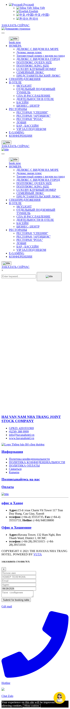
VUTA (37, 554)
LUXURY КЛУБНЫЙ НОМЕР (36, 69)
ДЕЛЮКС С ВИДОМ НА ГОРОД (38, 59)
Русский (28, 4)
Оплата (7, 487)
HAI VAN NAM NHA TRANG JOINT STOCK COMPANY (31, 419)
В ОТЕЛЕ (15, 82)
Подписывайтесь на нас (20, 479)
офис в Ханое (12, 503)
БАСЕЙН (22, 102)
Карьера (14, 472)
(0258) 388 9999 (19, 431)
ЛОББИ (21, 122)
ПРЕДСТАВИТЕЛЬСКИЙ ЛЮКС (38, 75)
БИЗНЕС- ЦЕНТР (28, 105)
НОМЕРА (15, 45)
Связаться (15, 469)
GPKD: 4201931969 (21, 428)
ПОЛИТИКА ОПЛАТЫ (24, 465)
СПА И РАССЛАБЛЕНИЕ (33, 95)
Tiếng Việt (38, 7)
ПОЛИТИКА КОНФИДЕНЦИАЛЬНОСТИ (37, 462)
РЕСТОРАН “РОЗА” (29, 119)
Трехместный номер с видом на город (40, 55)
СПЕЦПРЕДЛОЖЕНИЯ (25, 79)
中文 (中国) (41, 14)
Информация (12, 452)
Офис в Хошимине (16, 527)
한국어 (33, 18)
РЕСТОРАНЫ (18, 109)
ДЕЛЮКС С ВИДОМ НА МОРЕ (37, 49)
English (33, 11)
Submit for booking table (16, 600)
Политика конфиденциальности (29, 458)
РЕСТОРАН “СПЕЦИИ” (32, 112)
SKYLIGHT (24, 85)
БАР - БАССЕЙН (27, 125)
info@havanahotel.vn (21, 434)
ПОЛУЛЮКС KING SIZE (32, 65)
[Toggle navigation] (2, 33)
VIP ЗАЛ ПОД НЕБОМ (31, 129)
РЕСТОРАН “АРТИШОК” (33, 115)
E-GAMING (16, 132)
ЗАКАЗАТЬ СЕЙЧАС (15, 25)
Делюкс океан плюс (29, 52)
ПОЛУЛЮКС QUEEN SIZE (34, 62)
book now (15, 42)
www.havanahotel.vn (21, 438)
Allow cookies (31, 705)
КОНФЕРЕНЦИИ (20, 135)
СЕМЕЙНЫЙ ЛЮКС (30, 72)
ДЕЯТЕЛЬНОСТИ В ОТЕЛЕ (35, 99)
